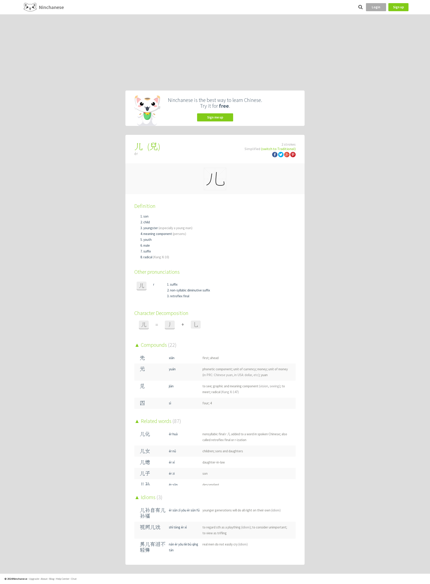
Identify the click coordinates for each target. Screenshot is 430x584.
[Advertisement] (215, 48)
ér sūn (173, 485)
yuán (172, 369)
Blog (51, 578)
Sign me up (215, 117)
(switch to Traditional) (278, 149)
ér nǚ (172, 451)
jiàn (171, 386)
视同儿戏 (150, 527)
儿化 (145, 434)
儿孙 (145, 484)
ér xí (172, 462)
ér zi (172, 473)
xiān (171, 358)
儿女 (145, 451)
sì (170, 403)
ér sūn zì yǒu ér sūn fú (184, 510)
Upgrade (34, 578)
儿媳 (145, 462)
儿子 (145, 473)
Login (376, 7)
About (44, 578)
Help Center (62, 578)
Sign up (398, 7)
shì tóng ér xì (178, 527)
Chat (74, 578)
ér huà (173, 434)
